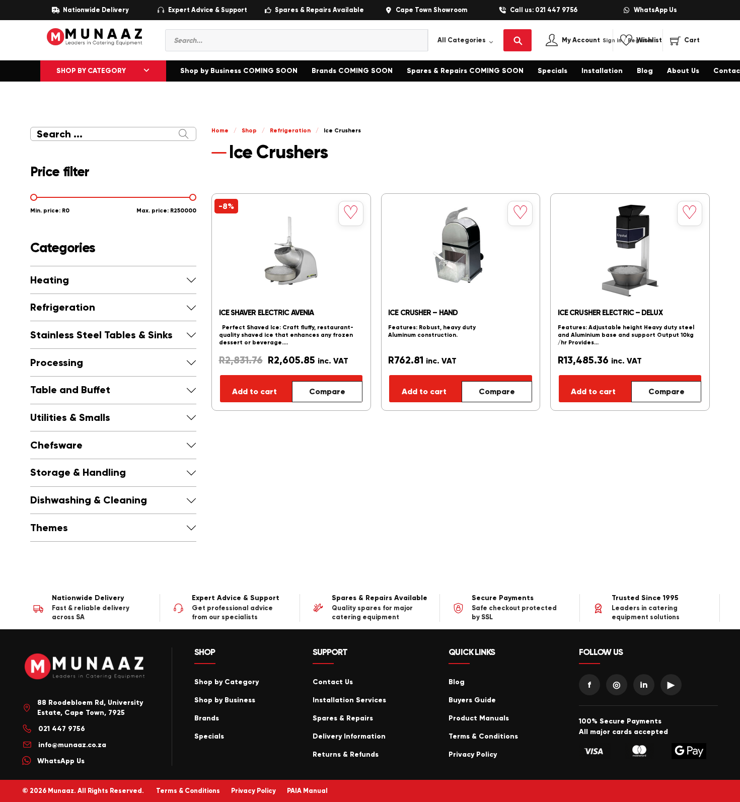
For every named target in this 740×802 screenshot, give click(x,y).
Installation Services (349, 700)
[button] (113, 280)
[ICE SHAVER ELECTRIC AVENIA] (291, 250)
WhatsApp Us (655, 10)
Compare (327, 391)
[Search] (517, 40)
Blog (645, 70)
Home (220, 130)
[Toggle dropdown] (146, 71)
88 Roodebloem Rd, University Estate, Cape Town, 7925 (90, 707)
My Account (592, 40)
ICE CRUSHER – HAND (423, 312)
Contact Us (333, 682)
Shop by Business (224, 700)
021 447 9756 (61, 728)
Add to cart (254, 391)
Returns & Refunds (346, 754)
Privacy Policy (473, 754)
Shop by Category (226, 682)
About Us (683, 70)
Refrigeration (290, 130)
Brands (206, 718)
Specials (552, 70)
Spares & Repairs (343, 718)
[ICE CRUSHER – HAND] (460, 250)
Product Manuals (479, 718)
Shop (249, 130)
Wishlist (649, 40)
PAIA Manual (307, 791)
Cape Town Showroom (431, 10)
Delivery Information (349, 736)
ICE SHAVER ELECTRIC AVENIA (266, 312)
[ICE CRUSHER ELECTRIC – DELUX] (630, 250)
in (644, 684)
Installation (602, 70)
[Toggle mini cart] (685, 40)
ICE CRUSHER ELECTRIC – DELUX (610, 312)
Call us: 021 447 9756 (543, 10)
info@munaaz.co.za (72, 745)
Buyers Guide (472, 700)
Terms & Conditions (483, 736)
